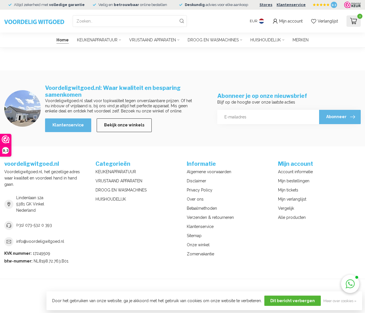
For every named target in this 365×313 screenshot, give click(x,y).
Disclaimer (196, 181)
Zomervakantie (200, 254)
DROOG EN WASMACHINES (213, 40)
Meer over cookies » (339, 301)
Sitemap (194, 235)
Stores (265, 5)
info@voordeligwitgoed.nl (40, 241)
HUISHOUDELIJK (265, 40)
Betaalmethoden (202, 208)
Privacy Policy (199, 190)
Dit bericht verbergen (292, 300)
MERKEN (301, 40)
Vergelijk (286, 208)
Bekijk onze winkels (124, 125)
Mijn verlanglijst (292, 199)
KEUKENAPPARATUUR (97, 40)
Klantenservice (291, 5)
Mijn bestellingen (293, 181)
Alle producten (292, 217)
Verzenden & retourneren (210, 217)
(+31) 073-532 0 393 (34, 225)
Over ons (195, 199)
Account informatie (295, 171)
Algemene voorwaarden (209, 171)
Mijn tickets (288, 190)
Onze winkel (198, 245)
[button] (350, 284)
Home (62, 40)
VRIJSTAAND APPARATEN (152, 40)
